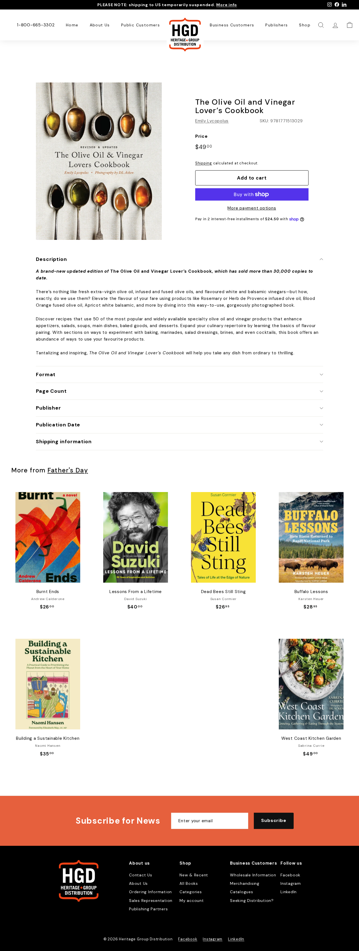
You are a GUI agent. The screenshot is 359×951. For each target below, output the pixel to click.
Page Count (51, 391)
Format (46, 374)
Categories (191, 891)
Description (51, 259)
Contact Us (140, 875)
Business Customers (232, 24)
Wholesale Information (253, 875)
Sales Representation (150, 900)
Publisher (48, 408)
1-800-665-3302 (36, 25)
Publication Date (58, 424)
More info (226, 4)
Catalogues (241, 891)
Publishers (276, 24)
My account (192, 900)
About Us (100, 24)
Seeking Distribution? (252, 900)
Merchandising (244, 883)
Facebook (290, 875)
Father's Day (67, 470)
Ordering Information (150, 891)
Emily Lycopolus (212, 121)
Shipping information (64, 441)
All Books (189, 883)
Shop (304, 24)
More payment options (251, 208)
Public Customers (140, 24)
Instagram (290, 883)
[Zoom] (99, 161)
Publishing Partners (148, 908)
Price (201, 136)
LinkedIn (288, 891)
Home (72, 24)
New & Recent (194, 875)
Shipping (203, 163)
